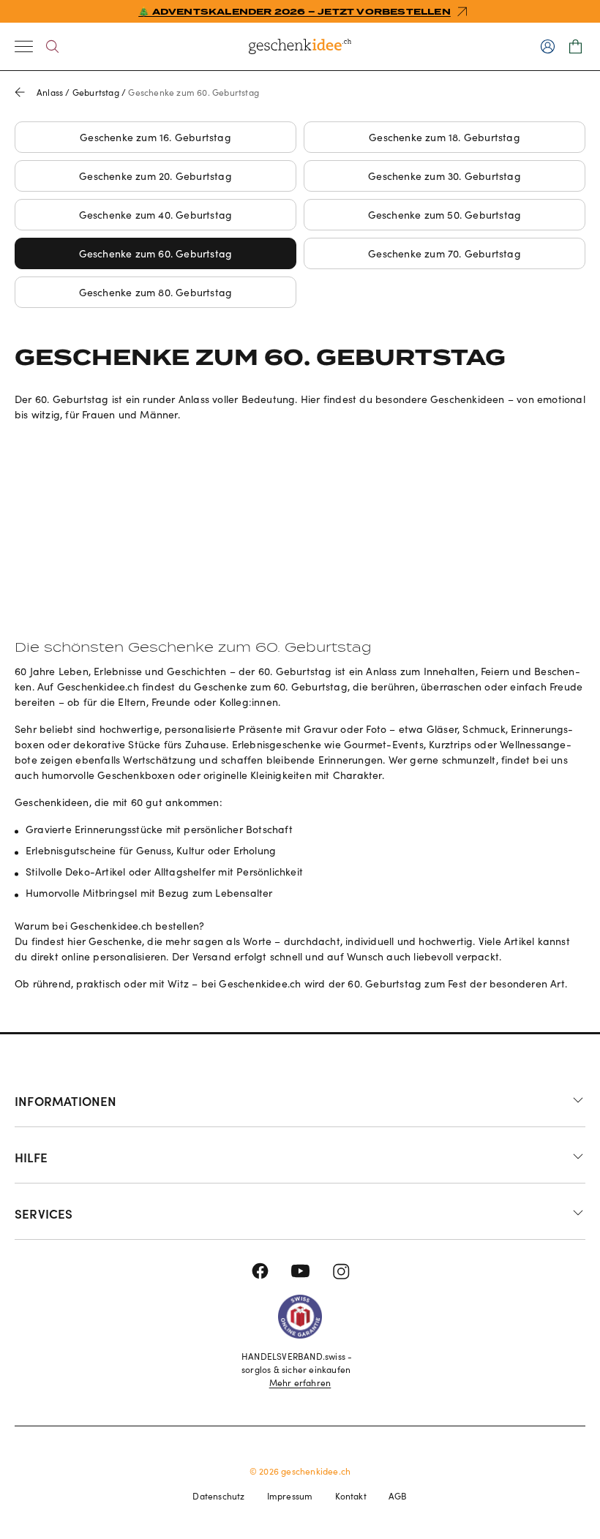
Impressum (290, 1496)
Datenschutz (218, 1496)
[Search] (52, 46)
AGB (398, 1496)
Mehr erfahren (300, 1382)
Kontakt (351, 1496)
